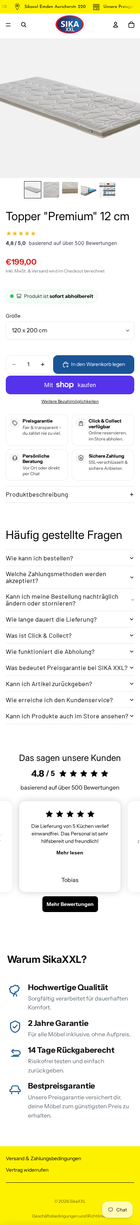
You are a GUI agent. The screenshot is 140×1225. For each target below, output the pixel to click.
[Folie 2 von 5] (51, 190)
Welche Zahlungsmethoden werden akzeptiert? (56, 577)
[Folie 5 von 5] (107, 190)
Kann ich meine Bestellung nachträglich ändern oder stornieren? (62, 599)
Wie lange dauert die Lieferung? (51, 619)
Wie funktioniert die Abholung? (50, 651)
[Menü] (8, 24)
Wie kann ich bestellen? (39, 558)
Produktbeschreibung (37, 494)
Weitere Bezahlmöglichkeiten (70, 401)
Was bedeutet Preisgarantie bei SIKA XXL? (66, 667)
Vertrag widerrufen (27, 1169)
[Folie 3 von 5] (70, 190)
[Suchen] (24, 25)
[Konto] (115, 25)
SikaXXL (78, 1201)
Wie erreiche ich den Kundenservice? (59, 700)
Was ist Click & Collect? (38, 635)
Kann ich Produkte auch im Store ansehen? (67, 716)
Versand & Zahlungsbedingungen (43, 1158)
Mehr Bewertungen (70, 904)
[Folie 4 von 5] (89, 190)
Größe (13, 316)
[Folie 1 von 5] (33, 190)
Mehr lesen (69, 852)
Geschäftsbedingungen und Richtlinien (70, 1216)
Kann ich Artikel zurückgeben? (49, 684)
